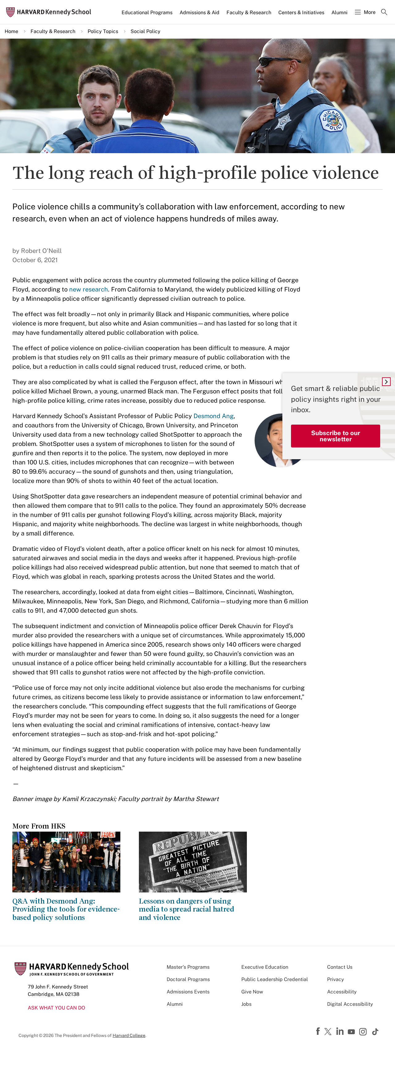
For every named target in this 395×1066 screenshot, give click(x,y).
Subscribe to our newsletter (335, 436)
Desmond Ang (213, 416)
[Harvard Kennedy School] (50, 12)
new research (88, 289)
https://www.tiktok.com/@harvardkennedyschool (375, 1031)
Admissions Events (188, 992)
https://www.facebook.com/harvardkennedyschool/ (318, 1031)
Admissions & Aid (199, 12)
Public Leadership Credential (274, 979)
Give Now (252, 992)
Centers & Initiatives (301, 12)
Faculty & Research (249, 12)
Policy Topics (103, 31)
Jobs (246, 1004)
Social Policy (145, 31)
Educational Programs (147, 12)
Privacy (335, 979)
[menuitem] (147, 15)
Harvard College (129, 1035)
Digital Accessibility (350, 1004)
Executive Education (264, 967)
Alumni (339, 12)
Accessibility (342, 992)
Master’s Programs (188, 967)
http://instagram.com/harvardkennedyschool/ (363, 1032)
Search (384, 13)
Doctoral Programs (188, 979)
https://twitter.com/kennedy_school (329, 1032)
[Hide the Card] (386, 381)
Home (11, 31)
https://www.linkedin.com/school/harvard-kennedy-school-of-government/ (340, 1031)
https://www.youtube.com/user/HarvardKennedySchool (352, 1032)
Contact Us (339, 967)
